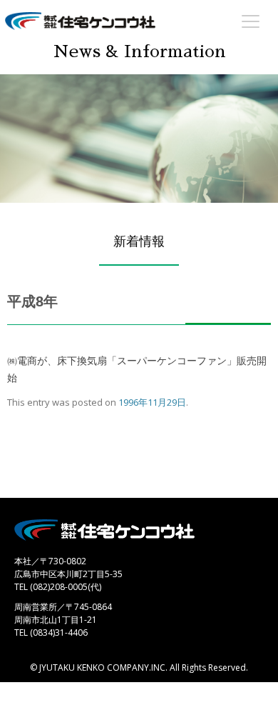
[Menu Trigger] (250, 20)
